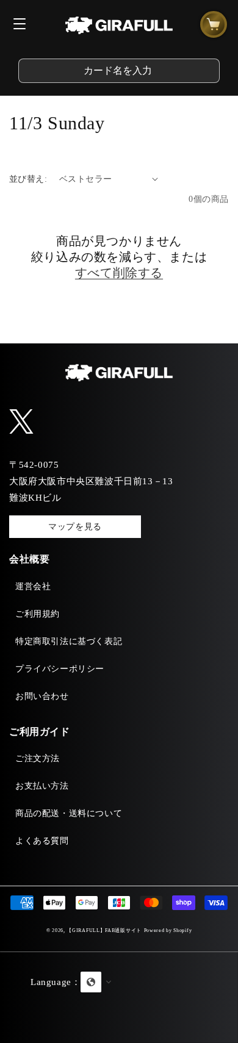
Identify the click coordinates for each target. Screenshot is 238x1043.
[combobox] (119, 71)
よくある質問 (42, 840)
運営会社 (33, 586)
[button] (119, 997)
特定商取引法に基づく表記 (68, 641)
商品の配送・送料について (68, 813)
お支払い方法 (42, 785)
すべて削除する (119, 272)
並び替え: (28, 179)
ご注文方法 (37, 758)
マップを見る (75, 526)
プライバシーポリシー (59, 668)
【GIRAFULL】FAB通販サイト (104, 930)
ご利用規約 (37, 613)
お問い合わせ (42, 696)
